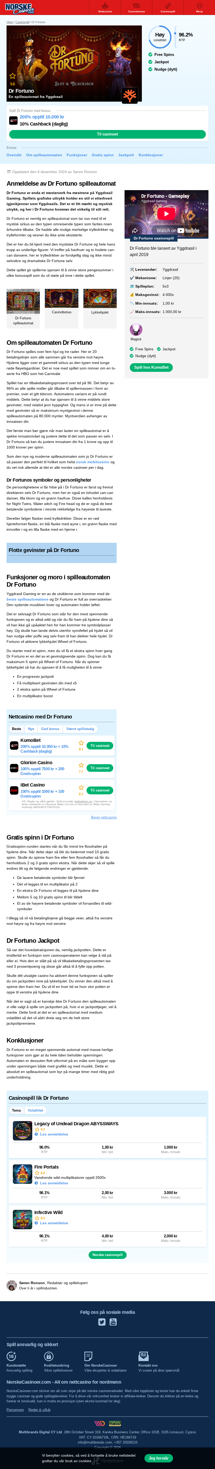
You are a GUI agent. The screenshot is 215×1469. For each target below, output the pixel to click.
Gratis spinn (103, 155)
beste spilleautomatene (28, 599)
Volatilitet (35, 1110)
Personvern (15, 1410)
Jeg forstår (159, 1458)
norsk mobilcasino (92, 462)
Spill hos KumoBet (151, 367)
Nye (31, 729)
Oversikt (14, 155)
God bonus (50, 729)
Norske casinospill (108, 1255)
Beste (16, 729)
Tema (16, 1110)
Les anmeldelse (53, 1134)
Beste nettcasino (104, 817)
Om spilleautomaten (44, 155)
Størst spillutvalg (80, 729)
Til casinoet (107, 134)
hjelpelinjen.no (83, 801)
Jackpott (126, 155)
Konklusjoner (151, 155)
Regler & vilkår (39, 1410)
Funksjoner (77, 155)
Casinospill (22, 22)
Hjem (10, 22)
